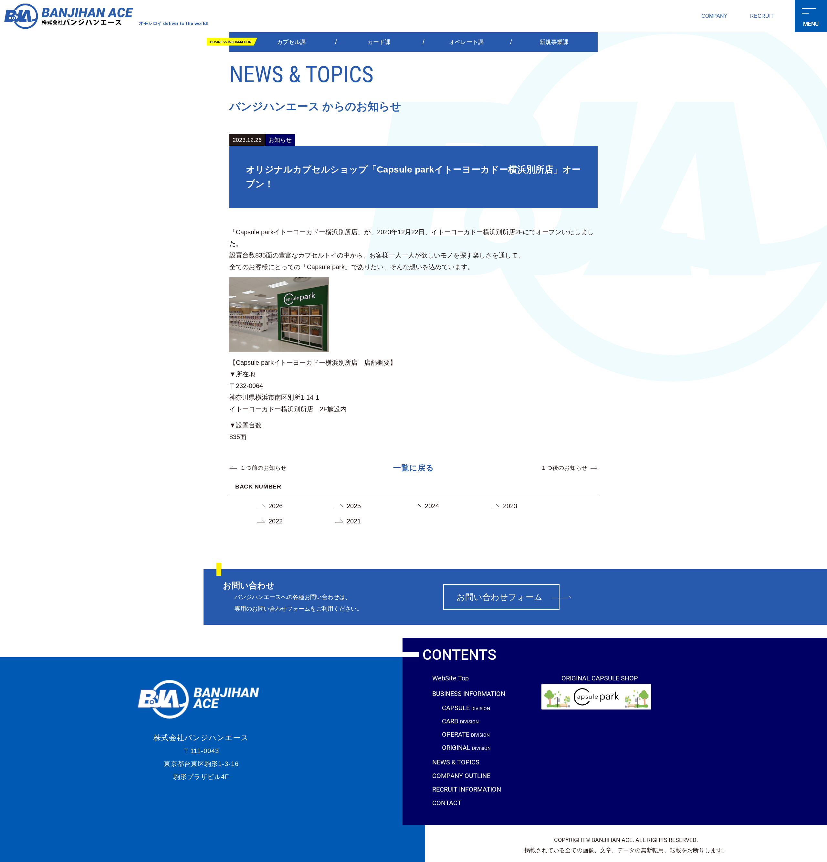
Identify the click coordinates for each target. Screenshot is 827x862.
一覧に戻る (413, 467)
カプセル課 (291, 42)
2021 (354, 521)
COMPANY (714, 16)
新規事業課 (554, 42)
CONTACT (446, 802)
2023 (510, 506)
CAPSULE (466, 708)
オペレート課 (466, 42)
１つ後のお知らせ (564, 468)
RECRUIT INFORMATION (466, 789)
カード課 (379, 42)
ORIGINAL (466, 747)
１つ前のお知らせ (263, 468)
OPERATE (466, 734)
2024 (432, 506)
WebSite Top (450, 678)
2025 (354, 506)
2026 (275, 506)
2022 (275, 521)
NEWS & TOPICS (455, 762)
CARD (460, 721)
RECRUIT (762, 16)
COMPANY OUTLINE (461, 775)
